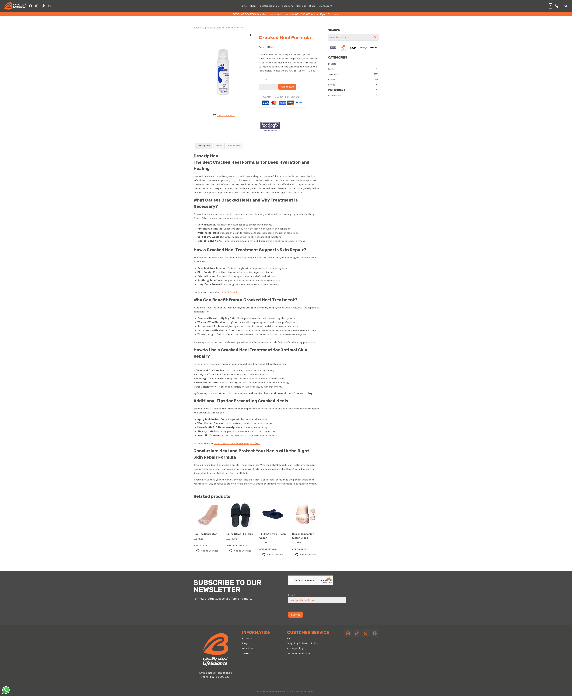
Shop (253, 5)
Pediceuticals (336, 89)
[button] (250, 35)
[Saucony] (353, 47)
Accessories (335, 95)
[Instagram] (37, 6)
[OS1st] (343, 47)
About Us (247, 638)
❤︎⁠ (550, 6)
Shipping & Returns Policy (302, 643)
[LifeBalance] (333, 47)
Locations (287, 5)
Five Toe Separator (205, 533)
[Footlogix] (270, 126)
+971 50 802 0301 (220, 676)
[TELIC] (363, 47)
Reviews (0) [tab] (234, 145)
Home (243, 5)
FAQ (289, 638)
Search (376, 37)
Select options (235, 545)
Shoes (331, 84)
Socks (331, 68)
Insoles (332, 63)
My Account (325, 5)
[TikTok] (43, 6)
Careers (246, 653)
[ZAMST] (373, 47)
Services (301, 5)
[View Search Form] (565, 6)
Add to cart (287, 86)
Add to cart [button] (200, 545)
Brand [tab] (219, 145)
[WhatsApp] (49, 6)
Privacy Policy (295, 648)
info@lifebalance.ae (219, 672)
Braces (332, 79)
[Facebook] (30, 6)
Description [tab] (204, 145)
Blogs (312, 5)
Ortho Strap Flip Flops (239, 533)
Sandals (333, 74)
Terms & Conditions (298, 653)
